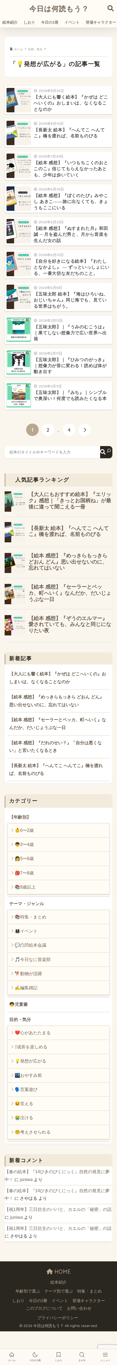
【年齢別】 (20, 817)
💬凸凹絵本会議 (30, 945)
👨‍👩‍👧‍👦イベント (26, 931)
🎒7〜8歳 (24, 873)
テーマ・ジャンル (26, 903)
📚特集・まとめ (30, 917)
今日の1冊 (50, 22)
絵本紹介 (10, 22)
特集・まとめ (89, 1291)
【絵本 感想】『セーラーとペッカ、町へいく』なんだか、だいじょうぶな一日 (57, 723)
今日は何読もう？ (59, 8)
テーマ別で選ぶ (58, 1291)
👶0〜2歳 (24, 830)
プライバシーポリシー (57, 1318)
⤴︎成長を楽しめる (31, 1047)
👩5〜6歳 (24, 858)
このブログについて (44, 1308)
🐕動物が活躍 (28, 973)
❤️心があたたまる (33, 1032)
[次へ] (84, 430)
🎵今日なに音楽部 (33, 959)
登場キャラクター (88, 1301)
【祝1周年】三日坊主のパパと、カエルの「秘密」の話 (58, 1209)
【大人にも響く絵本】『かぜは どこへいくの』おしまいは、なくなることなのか (57, 678)
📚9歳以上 (25, 887)
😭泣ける (24, 1117)
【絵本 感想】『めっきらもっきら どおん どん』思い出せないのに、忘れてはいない (56, 701)
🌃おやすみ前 (28, 1075)
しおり (29, 22)
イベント (72, 22)
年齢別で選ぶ (28, 1291)
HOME (62, 1271)
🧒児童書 (18, 1004)
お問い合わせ (79, 1308)
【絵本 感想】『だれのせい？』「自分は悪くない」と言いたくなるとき (55, 746)
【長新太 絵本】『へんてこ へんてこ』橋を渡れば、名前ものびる (56, 769)
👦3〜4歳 (24, 844)
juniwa (26, 1179)
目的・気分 (20, 1019)
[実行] (106, 452)
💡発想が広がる (30, 1061)
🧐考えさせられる (33, 1132)
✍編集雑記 (26, 987)
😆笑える (24, 1103)
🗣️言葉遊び (26, 1089)
